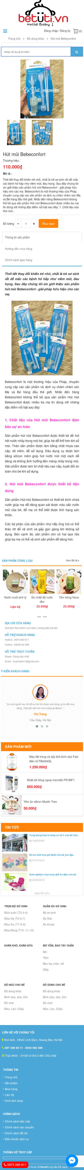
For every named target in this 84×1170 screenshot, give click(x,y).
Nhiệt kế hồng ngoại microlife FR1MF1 (51, 780)
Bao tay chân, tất (53, 964)
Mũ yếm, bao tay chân (58, 945)
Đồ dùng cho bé (54, 985)
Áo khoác (49, 924)
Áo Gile (47, 918)
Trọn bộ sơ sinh (15, 906)
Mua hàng (11, 1089)
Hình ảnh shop (14, 1101)
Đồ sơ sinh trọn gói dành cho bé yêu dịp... (52, 855)
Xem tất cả (72, 560)
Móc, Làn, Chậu (14, 1009)
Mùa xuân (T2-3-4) (16, 912)
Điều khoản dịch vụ (17, 1139)
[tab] (42, 237)
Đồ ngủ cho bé (14, 985)
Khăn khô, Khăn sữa (18, 945)
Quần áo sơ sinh (54, 906)
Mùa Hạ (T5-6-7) (14, 918)
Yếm (46, 958)
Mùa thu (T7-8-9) (15, 924)
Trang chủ (11, 1077)
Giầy (46, 969)
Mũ (45, 952)
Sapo (65, 1166)
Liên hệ (9, 1095)
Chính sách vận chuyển (19, 1127)
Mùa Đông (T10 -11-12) (19, 930)
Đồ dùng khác (12, 991)
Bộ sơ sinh (49, 912)
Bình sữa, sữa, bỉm (16, 997)
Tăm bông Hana (69, 597)
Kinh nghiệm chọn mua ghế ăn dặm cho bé (52, 874)
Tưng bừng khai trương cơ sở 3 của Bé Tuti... (54, 835)
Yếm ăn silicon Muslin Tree (40, 802)
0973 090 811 (16, 1164)
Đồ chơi (9, 1003)
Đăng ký (65, 31)
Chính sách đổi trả (16, 1133)
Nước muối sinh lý (15, 597)
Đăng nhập (51, 31)
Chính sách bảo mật (17, 1121)
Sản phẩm (11, 1083)
